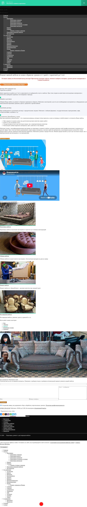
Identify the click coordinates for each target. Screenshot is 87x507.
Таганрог (9, 59)
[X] (6, 414)
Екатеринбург (11, 41)
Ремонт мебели (4, 285)
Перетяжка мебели (5, 227)
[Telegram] (15, 414)
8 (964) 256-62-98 (5, 408)
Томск (8, 62)
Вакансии (9, 67)
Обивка (9, 29)
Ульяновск (10, 56)
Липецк (9, 43)
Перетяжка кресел (15, 21)
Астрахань (10, 37)
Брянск (9, 38)
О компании (7, 64)
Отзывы (5, 68)
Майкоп (9, 44)
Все (4, 323)
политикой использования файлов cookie (62, 442)
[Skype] (13, 414)
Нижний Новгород (12, 46)
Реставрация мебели (6, 314)
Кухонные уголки (8, 327)
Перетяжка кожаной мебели (15, 32)
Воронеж (9, 40)
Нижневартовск (11, 47)
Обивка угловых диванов (17, 30)
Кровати (5, 329)
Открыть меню (4, 73)
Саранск (9, 52)
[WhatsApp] (11, 414)
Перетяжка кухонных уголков (19, 24)
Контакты (9, 65)
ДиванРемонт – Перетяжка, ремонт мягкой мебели (14, 416)
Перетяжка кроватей (16, 23)
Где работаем (7, 35)
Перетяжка (10, 18)
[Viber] (8, 414)
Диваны (5, 324)
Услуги (5, 17)
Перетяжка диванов (16, 20)
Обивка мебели (4, 256)
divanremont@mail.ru (40, 408)
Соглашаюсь (4, 447)
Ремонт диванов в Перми (17, 50)
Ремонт (9, 27)
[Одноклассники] (3, 414)
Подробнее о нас (5, 138)
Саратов (9, 53)
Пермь (9, 49)
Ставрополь (10, 55)
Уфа (8, 58)
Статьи (5, 70)
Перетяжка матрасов (16, 26)
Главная (5, 15)
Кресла (5, 326)
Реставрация (10, 33)
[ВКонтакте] (1, 414)
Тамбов (9, 61)
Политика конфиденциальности (55, 405)
